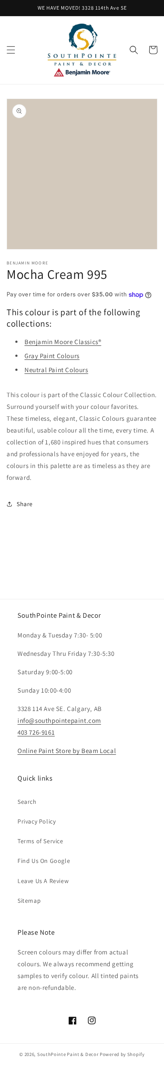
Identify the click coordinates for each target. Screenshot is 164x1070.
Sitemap (29, 901)
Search (27, 802)
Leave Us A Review (43, 881)
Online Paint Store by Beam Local (66, 750)
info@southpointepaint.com (59, 720)
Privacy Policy (36, 821)
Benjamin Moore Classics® (62, 342)
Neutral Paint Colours (56, 370)
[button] (11, 50)
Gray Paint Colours (52, 356)
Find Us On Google (43, 861)
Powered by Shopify (122, 1054)
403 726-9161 (36, 732)
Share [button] (25, 504)
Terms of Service (40, 841)
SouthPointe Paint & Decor (68, 1054)
